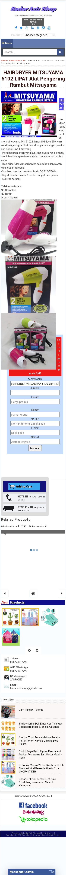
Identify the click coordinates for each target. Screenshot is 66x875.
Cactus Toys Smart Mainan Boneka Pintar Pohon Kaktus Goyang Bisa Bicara (39, 740)
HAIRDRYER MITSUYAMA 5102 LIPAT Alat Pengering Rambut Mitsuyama (33, 78)
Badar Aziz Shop (33, 8)
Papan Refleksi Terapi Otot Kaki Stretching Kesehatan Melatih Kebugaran (37, 782)
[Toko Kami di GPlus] (27, 28)
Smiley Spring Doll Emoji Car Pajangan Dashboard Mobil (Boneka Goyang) (40, 725)
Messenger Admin (22, 872)
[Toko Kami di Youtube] (49, 28)
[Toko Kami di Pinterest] (38, 28)
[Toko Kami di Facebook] (16, 28)
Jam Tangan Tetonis (31, 709)
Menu (8, 43)
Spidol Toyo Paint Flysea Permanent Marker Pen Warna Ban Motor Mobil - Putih (40, 754)
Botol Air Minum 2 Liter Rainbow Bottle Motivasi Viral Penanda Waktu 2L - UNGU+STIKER (41, 768)
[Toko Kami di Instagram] (44, 28)
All (46, 526)
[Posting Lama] (61, 593)
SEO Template (24, 835)
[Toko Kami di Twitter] (21, 28)
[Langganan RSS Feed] (33, 28)
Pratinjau (35, 448)
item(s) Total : (33, 21)
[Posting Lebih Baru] (4, 593)
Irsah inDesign (53, 835)
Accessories (38, 526)
